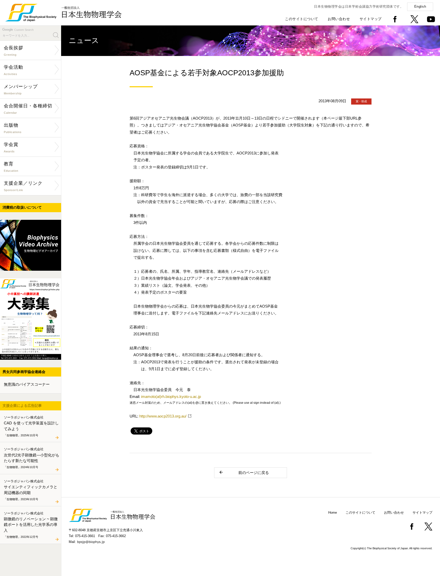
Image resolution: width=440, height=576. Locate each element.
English (420, 6)
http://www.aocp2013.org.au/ (162, 416)
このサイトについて (301, 19)
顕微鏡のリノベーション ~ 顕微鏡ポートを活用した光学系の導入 (31, 525)
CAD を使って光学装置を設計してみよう (31, 426)
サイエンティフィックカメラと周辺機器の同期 (30, 490)
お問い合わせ (339, 19)
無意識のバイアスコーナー (27, 384)
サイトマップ (371, 19)
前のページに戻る (253, 472)
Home (332, 512)
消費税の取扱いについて (22, 207)
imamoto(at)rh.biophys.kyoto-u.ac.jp (171, 396)
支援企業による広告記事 (22, 406)
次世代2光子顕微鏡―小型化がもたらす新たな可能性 (31, 458)
